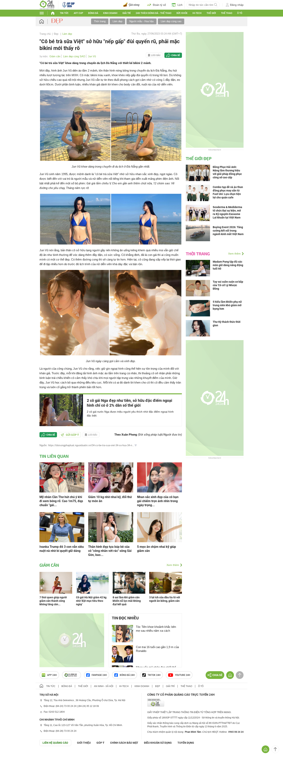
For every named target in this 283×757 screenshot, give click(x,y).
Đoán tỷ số (159, 4)
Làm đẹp (117, 21)
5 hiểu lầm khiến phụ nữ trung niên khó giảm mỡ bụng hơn (227, 305)
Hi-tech (197, 13)
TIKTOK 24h (154, 675)
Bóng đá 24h (127, 675)
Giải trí (126, 13)
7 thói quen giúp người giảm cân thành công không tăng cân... (53, 601)
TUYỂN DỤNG (186, 742)
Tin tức (64, 13)
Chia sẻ (175, 55)
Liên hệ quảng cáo (55, 742)
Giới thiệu (84, 742)
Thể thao (226, 13)
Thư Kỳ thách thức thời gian (226, 323)
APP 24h (52, 675)
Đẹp (56, 33)
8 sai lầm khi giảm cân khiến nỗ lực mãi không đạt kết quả (127, 601)
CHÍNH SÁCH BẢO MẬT (124, 742)
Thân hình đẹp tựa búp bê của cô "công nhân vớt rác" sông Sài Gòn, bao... (109, 551)
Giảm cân (54, 56)
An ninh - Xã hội (103, 686)
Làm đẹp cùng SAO (74, 56)
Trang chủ (45, 33)
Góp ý (100, 742)
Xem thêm (173, 564)
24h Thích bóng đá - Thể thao (153, 13)
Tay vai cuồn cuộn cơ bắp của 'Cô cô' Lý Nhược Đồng (228, 285)
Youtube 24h (182, 675)
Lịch (180, 4)
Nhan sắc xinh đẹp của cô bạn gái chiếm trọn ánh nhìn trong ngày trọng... (157, 501)
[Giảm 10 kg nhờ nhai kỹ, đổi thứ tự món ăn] (110, 477)
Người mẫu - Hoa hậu (141, 21)
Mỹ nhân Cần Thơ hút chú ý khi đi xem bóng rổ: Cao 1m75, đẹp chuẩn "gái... (61, 501)
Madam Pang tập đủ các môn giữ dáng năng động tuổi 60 (228, 265)
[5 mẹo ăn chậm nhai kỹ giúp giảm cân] (159, 527)
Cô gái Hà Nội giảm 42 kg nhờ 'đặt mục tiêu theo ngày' (91, 601)
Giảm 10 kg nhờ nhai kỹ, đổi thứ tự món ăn (110, 499)
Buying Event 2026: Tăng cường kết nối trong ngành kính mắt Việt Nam (228, 231)
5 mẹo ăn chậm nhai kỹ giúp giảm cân (156, 549)
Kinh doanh (110, 13)
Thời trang (99, 21)
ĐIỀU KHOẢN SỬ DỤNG (158, 742)
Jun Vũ (92, 56)
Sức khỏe (182, 13)
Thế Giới (211, 13)
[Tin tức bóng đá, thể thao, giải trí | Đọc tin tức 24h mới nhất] (46, 4)
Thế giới (83, 686)
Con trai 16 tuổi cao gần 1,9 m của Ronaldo (157, 648)
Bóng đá (93, 13)
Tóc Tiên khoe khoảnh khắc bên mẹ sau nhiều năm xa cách (156, 628)
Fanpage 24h (99, 675)
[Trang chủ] (45, 21)
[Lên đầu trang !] (275, 749)
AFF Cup (78, 13)
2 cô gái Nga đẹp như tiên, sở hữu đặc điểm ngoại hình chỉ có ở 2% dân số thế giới (129, 403)
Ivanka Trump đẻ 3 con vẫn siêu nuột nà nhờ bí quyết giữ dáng (61, 549)
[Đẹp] (57, 21)
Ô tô (239, 13)
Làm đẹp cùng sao (171, 21)
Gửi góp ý (72, 434)
